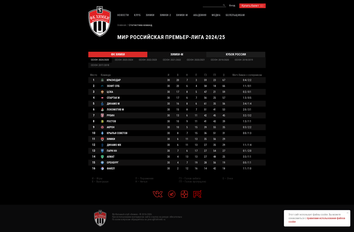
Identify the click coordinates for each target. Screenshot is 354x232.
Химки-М (177, 54)
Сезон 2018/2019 (244, 60)
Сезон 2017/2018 (100, 65)
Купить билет (250, 5)
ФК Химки (118, 54)
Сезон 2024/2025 (100, 60)
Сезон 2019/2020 (220, 60)
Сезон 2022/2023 (148, 60)
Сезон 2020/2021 (196, 60)
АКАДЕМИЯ (199, 15)
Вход (232, 5)
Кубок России (236, 54)
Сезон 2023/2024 (124, 60)
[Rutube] (197, 194)
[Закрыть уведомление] (347, 213)
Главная (121, 25)
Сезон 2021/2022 (172, 60)
